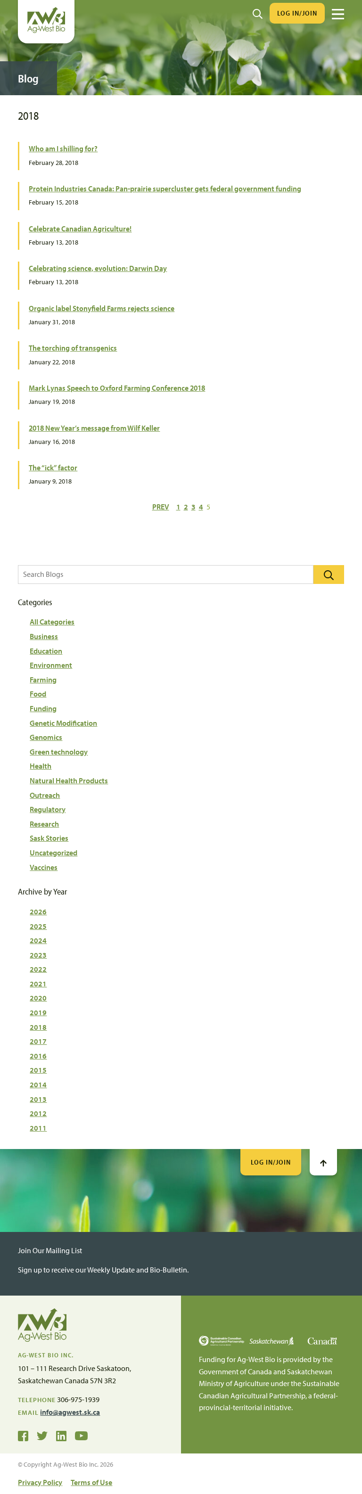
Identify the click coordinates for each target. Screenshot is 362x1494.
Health (40, 766)
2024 (38, 940)
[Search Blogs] (328, 574)
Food (38, 693)
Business (44, 636)
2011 (38, 1128)
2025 (38, 926)
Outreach (45, 795)
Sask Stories (49, 838)
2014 (38, 1084)
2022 (38, 969)
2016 (38, 1055)
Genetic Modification (63, 723)
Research (44, 824)
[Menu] (338, 14)
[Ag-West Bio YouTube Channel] (81, 1435)
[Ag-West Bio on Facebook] (23, 1435)
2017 (38, 1041)
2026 (38, 911)
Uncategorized (53, 852)
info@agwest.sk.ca (70, 1412)
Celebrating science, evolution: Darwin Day (98, 268)
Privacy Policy (40, 1482)
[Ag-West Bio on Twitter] (42, 1435)
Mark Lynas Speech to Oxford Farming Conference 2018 (117, 388)
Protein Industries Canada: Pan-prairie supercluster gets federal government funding (165, 188)
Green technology (59, 751)
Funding (43, 708)
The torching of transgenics (73, 348)
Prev (160, 506)
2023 (38, 955)
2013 (38, 1099)
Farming (43, 679)
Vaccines (44, 867)
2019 (38, 1012)
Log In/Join (297, 12)
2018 (38, 1027)
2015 (38, 1070)
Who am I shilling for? (63, 148)
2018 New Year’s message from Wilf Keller (94, 428)
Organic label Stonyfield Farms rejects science (101, 308)
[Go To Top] (323, 1162)
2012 (38, 1113)
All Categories (52, 621)
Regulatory (48, 809)
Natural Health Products (69, 780)
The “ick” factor (53, 467)
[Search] (258, 13)
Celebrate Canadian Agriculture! (80, 228)
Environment (51, 665)
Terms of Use (91, 1482)
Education (46, 651)
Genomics (46, 737)
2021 (38, 983)
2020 (38, 997)
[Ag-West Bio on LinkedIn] (61, 1435)
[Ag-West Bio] (46, 30)
